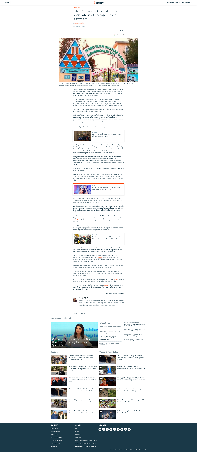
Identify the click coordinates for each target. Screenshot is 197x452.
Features (77, 431)
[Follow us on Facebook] (118, 429)
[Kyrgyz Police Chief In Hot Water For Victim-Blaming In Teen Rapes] (82, 136)
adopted (116, 279)
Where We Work (55, 431)
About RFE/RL (55, 428)
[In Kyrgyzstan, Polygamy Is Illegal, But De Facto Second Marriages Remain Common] (107, 381)
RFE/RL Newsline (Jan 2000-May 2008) (85, 443)
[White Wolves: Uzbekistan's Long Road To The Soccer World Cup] (107, 403)
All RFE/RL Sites (55, 443)
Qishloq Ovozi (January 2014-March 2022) (86, 440)
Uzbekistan (76, 7)
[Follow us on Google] (110, 429)
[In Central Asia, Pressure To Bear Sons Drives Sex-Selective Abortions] (107, 414)
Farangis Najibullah (79, 23)
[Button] (122, 31)
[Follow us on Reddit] (103, 429)
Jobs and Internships (56, 437)
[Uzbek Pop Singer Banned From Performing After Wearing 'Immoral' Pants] (82, 189)
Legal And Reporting (56, 440)
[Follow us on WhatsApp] (125, 429)
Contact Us (54, 446)
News (76, 428)
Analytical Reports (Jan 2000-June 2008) (85, 446)
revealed (75, 220)
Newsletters (78, 434)
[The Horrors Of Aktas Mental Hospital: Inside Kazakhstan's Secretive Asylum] (59, 392)
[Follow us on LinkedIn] (121, 429)
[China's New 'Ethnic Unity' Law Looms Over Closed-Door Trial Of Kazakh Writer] (59, 414)
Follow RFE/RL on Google (173, 2)
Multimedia (78, 437)
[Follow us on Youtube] (99, 429)
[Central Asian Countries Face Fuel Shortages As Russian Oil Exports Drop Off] (107, 370)
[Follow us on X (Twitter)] (114, 429)
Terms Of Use (54, 434)
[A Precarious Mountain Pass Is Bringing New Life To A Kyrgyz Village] (107, 392)
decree (100, 257)
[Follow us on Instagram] (107, 429)
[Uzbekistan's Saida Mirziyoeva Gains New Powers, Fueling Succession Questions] (74, 335)
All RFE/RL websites (187, 2)
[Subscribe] (129, 429)
